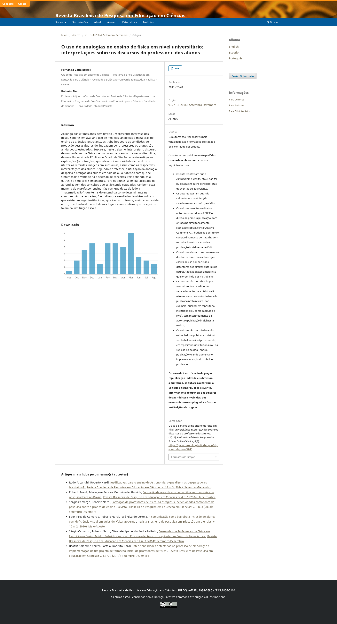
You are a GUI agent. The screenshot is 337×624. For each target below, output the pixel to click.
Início (64, 35)
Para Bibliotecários (239, 111)
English (234, 46)
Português (235, 58)
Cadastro (8, 3)
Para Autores (236, 105)
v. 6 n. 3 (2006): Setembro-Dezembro (106, 35)
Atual (97, 22)
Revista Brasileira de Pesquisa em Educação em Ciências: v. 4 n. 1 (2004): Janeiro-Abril (159, 497)
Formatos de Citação (183, 457)
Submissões (80, 22)
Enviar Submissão (243, 76)
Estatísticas (129, 22)
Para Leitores (236, 99)
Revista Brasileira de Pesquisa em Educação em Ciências (120, 15)
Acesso (22, 3)
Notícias (148, 22)
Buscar (274, 22)
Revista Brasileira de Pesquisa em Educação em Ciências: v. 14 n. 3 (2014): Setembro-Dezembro (149, 487)
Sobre (59, 22)
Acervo (111, 22)
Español (234, 52)
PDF (176, 68)
